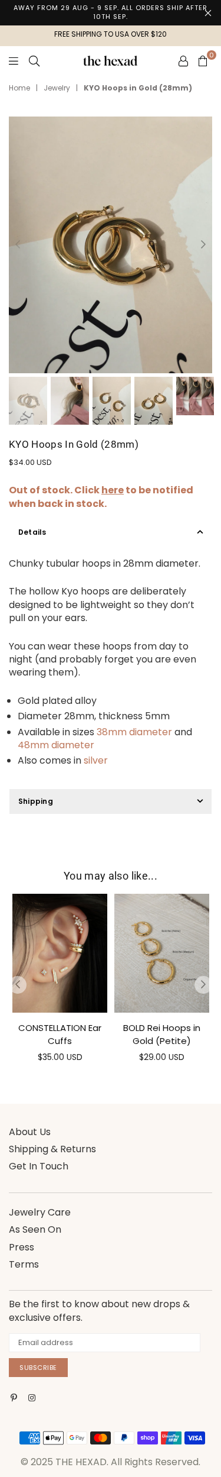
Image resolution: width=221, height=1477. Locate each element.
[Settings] (183, 61)
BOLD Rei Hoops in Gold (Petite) (161, 1034)
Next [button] (203, 245)
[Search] (34, 61)
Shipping (35, 801)
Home (19, 88)
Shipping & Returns (52, 1149)
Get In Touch (38, 1166)
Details (32, 532)
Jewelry (57, 88)
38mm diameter (134, 732)
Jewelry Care (40, 1212)
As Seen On (35, 1229)
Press (21, 1247)
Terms (24, 1264)
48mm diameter (56, 745)
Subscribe (38, 1367)
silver (96, 760)
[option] (110, 245)
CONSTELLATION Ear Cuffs (59, 1034)
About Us (30, 1132)
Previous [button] (18, 245)
